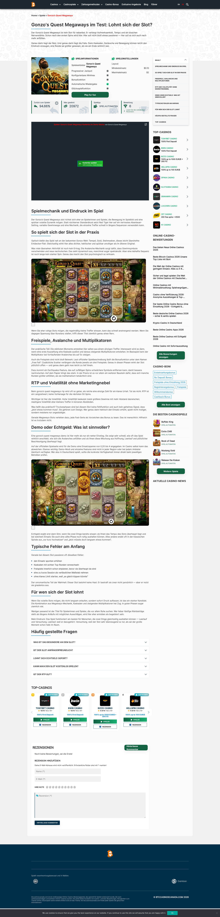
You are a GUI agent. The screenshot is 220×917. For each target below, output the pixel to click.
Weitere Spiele (170, 471)
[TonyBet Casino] (45, 700)
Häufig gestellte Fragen (165, 116)
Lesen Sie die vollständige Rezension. (135, 111)
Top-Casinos (160, 122)
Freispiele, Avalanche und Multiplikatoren (166, 80)
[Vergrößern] (33, 324)
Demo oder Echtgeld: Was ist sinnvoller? (167, 96)
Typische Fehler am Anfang (167, 103)
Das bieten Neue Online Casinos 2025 (168, 248)
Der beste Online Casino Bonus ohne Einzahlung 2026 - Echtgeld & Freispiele (170, 305)
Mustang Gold (168, 450)
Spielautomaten (168, 425)
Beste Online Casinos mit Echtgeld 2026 (169, 337)
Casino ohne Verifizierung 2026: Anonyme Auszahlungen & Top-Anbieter (168, 295)
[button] (148, 712)
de (183, 4)
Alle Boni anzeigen (171, 404)
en (179, 4)
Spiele (42, 15)
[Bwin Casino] (75, 700)
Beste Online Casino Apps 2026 (168, 329)
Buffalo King (167, 422)
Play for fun (90, 95)
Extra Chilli (166, 431)
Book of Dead (168, 441)
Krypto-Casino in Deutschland (167, 323)
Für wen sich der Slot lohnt (167, 109)
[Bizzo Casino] (105, 700)
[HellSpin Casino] (135, 700)
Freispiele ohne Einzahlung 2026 (169, 382)
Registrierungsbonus (164, 387)
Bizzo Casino (105, 708)
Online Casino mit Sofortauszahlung (170, 346)
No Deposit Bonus (163, 377)
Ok (172, 913)
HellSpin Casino (135, 708)
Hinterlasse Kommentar (132, 747)
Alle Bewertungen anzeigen (168, 355)
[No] (217, 913)
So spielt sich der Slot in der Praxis (170, 73)
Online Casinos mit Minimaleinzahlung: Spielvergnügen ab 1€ (170, 286)
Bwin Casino (75, 708)
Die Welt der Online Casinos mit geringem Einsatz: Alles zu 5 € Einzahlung (168, 267)
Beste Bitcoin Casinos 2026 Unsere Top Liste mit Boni (170, 258)
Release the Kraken (170, 460)
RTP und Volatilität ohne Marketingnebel (166, 88)
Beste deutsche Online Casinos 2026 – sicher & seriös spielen (170, 314)
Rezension (46, 725)
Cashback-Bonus (162, 396)
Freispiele (181, 387)
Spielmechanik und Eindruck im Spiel (170, 66)
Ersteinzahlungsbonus (164, 372)
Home (34, 15)
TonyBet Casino (45, 708)
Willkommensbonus (163, 392)
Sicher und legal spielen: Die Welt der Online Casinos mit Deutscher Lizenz (169, 277)
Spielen (46, 720)
